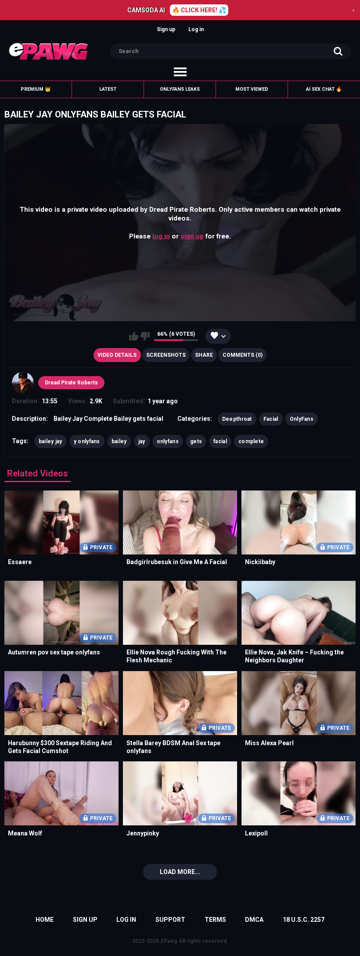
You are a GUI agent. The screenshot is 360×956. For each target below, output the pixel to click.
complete (251, 441)
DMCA (254, 919)
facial (220, 441)
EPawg (169, 941)
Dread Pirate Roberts (71, 383)
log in (161, 236)
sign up (192, 236)
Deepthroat (237, 419)
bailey (119, 441)
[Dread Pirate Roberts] (23, 383)
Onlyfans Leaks (180, 89)
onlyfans (168, 441)
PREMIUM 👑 (36, 89)
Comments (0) (243, 355)
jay (141, 441)
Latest (107, 89)
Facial (270, 419)
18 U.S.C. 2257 (303, 919)
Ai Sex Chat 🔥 (324, 89)
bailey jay (50, 441)
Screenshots (166, 355)
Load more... (180, 871)
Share (204, 355)
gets (196, 441)
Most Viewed (251, 89)
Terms (215, 919)
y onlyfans (87, 441)
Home (45, 919)
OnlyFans (301, 419)
